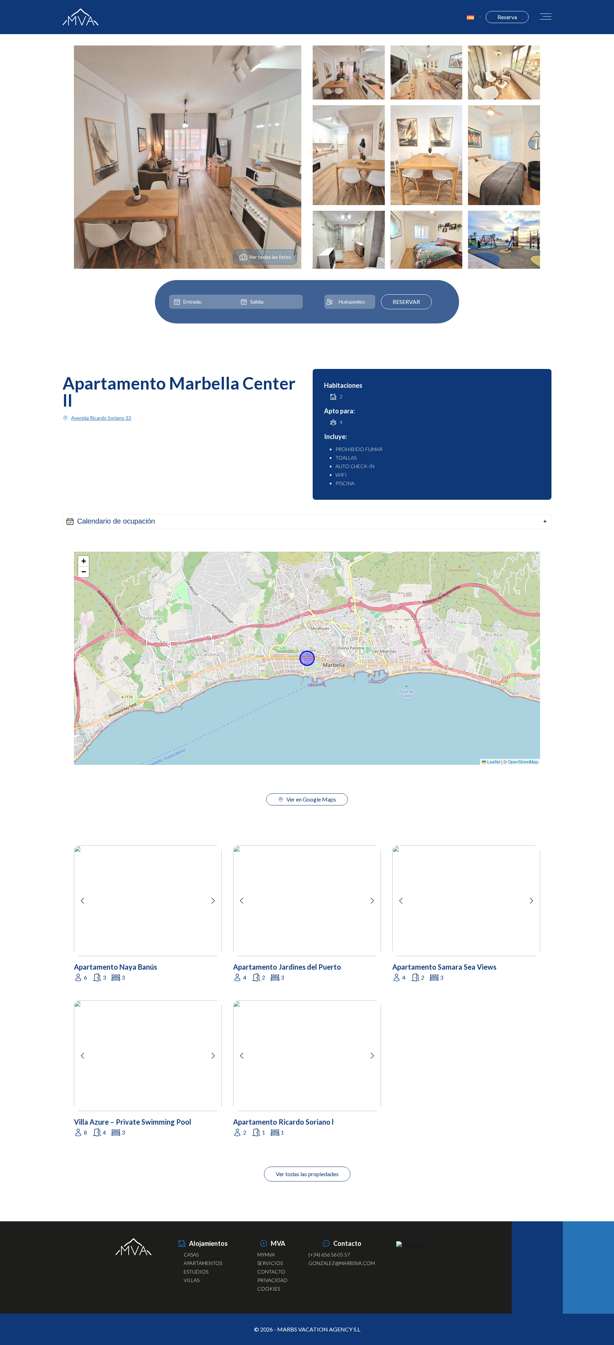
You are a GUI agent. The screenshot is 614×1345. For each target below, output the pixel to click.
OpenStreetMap (523, 762)
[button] (307, 521)
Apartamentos (203, 1263)
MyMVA (266, 1255)
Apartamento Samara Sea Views (444, 967)
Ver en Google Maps (311, 799)
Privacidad (272, 1280)
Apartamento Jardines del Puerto (287, 967)
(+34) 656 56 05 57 (329, 1255)
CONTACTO (271, 1272)
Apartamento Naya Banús (115, 967)
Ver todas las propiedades (307, 1173)
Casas (191, 1255)
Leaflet (493, 762)
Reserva (507, 17)
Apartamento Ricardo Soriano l (283, 1122)
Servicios (270, 1263)
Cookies (268, 1289)
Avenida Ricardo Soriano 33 (101, 418)
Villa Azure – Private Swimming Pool (132, 1122)
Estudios (196, 1272)
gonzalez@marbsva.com (341, 1263)
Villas (191, 1280)
